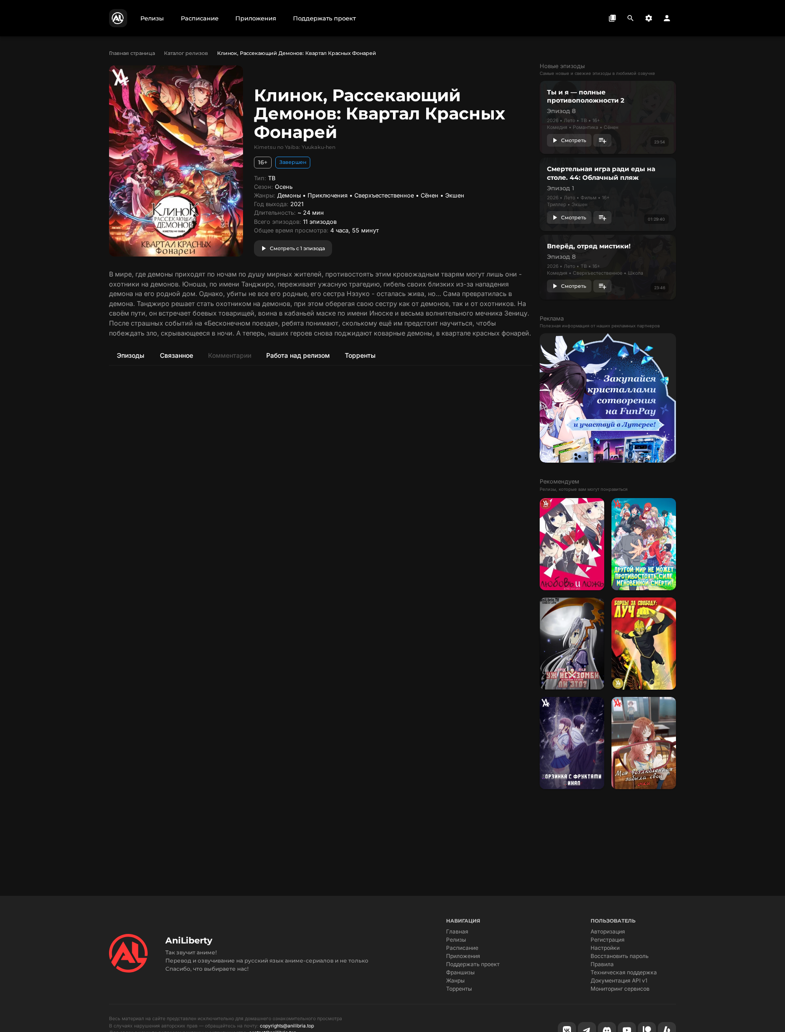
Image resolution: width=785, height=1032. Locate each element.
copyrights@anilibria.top (287, 1026)
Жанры (455, 980)
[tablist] (320, 355)
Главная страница (132, 53)
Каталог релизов (186, 53)
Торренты (459, 988)
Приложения (463, 956)
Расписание (462, 947)
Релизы (456, 939)
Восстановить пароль (620, 956)
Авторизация (608, 931)
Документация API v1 (619, 980)
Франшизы (460, 972)
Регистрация (608, 939)
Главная (457, 931)
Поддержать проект (473, 964)
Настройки (605, 947)
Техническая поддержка (624, 972)
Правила (602, 964)
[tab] (130, 355)
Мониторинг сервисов (620, 988)
